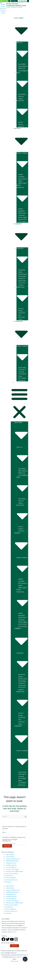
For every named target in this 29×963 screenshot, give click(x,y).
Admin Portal (14, 961)
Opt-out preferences (11, 880)
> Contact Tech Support (12, 869)
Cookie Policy (9, 875)
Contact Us (21, 126)
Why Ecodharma (22, 66)
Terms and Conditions (11, 873)
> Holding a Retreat (11, 865)
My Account (21, 317)
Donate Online (22, 367)
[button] (19, 403)
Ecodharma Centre (20, 957)
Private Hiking (22, 276)
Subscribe (7, 846)
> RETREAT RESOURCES (12, 861)
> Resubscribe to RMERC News (14, 871)
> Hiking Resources (10, 863)
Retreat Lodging (22, 217)
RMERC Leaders (22, 183)
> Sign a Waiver (9, 854)
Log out (20, 319)
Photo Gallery (22, 94)
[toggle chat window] (25, 959)
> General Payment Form (12, 859)
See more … (14, 932)
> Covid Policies (9, 857)
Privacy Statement (10, 878)
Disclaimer (8, 882)
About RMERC (22, 64)
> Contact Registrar (11, 867)
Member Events (22, 274)
